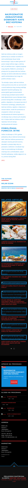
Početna (4, 479)
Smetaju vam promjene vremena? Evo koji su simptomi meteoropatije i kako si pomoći (13, 318)
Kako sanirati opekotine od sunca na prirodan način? (11, 330)
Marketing (17, 479)
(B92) (3, 160)
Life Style (14, 9)
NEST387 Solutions (18, 478)
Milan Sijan (10, 26)
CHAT (14, 481)
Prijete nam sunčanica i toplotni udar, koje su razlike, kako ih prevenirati (13, 220)
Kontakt (23, 479)
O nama (10, 479)
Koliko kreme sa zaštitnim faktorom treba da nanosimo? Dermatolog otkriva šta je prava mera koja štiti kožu (13, 302)
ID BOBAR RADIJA (12, 396)
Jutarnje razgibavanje (8, 402)
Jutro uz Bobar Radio (14, 414)
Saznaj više (14, 382)
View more (14, 208)
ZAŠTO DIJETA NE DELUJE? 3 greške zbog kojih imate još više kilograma (13, 343)
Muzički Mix (10, 408)
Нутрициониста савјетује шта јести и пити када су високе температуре (13, 265)
